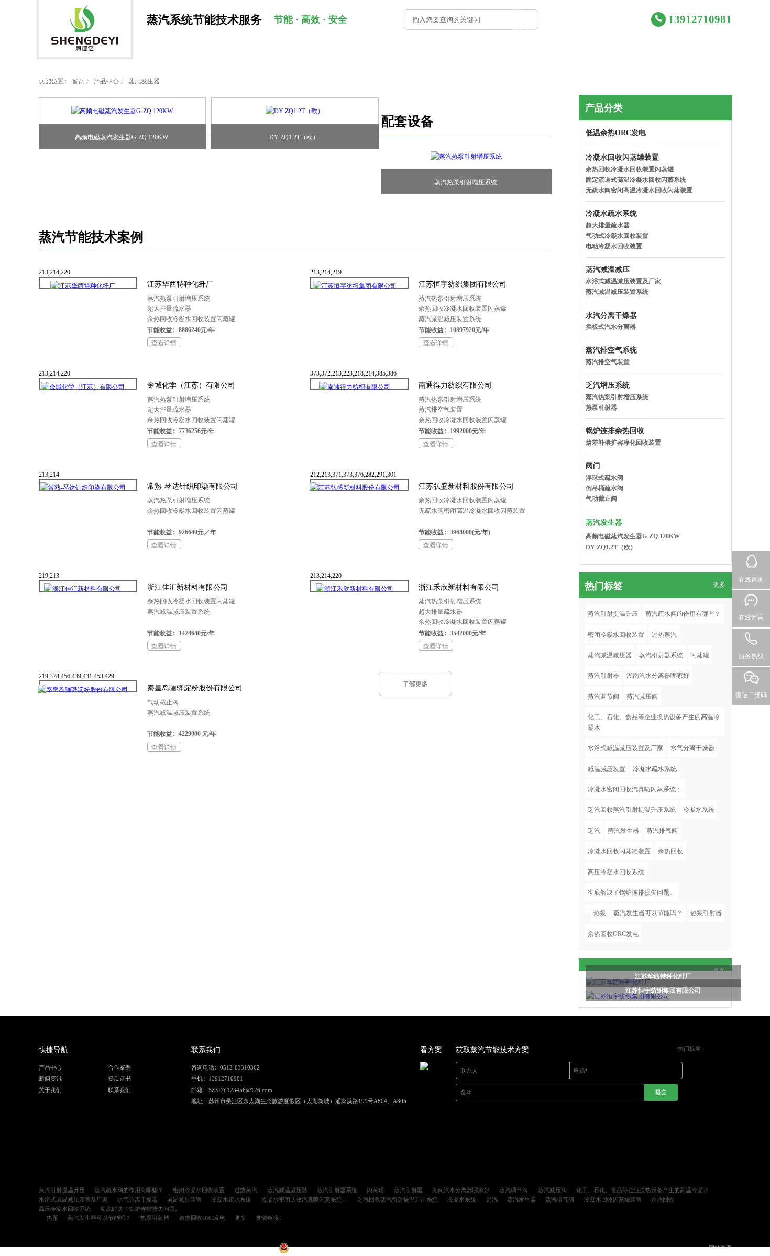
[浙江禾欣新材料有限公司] (354, 588)
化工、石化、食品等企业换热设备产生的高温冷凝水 (654, 721)
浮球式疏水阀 (604, 476)
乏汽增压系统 (608, 385)
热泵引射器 (601, 406)
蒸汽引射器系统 (661, 654)
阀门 (593, 465)
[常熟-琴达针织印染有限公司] (83, 487)
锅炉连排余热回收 (615, 430)
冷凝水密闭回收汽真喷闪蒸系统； (635, 788)
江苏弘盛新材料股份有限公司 (466, 486)
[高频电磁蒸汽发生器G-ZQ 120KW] (122, 111)
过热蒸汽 (664, 634)
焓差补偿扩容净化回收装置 (623, 441)
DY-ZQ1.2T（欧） (294, 136)
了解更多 (415, 683)
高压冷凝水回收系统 (616, 871)
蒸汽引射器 (603, 674)
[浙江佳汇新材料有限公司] (83, 588)
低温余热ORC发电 (616, 132)
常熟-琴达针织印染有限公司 (192, 486)
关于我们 (632, 46)
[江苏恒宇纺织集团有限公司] (354, 286)
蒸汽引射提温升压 (613, 613)
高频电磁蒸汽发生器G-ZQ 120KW (121, 136)
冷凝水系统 (698, 809)
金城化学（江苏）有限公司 (191, 385)
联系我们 (687, 46)
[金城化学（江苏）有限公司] (83, 387)
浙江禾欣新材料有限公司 (459, 587)
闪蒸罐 (699, 654)
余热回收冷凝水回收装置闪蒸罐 (191, 318)
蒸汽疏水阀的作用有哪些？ (683, 613)
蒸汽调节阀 (603, 695)
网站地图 (720, 1247)
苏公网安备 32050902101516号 (329, 1251)
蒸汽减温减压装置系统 (450, 318)
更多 (719, 583)
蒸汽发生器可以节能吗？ (648, 912)
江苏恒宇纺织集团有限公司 (463, 284)
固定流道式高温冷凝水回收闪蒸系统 (636, 178)
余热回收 (670, 850)
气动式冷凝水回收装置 (617, 234)
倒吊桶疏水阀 (604, 487)
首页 (518, 9)
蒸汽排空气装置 (441, 408)
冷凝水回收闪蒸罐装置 (622, 157)
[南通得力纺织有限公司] (354, 387)
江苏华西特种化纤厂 (180, 284)
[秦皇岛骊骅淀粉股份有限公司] (83, 690)
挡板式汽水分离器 (611, 326)
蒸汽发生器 (604, 522)
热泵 (599, 912)
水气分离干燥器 (692, 747)
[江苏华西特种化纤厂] (83, 286)
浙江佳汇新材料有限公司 (187, 587)
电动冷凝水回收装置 (614, 245)
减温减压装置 (606, 768)
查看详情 (164, 342)
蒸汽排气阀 (662, 829)
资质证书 (578, 29)
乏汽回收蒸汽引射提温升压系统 (632, 809)
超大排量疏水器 (169, 307)
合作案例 (620, 9)
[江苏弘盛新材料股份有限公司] (354, 487)
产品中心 (566, 9)
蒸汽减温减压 (608, 269)
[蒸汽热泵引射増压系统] (466, 156)
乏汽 (594, 829)
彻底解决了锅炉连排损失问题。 (632, 891)
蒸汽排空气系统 (611, 350)
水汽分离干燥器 (611, 315)
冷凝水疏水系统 (611, 213)
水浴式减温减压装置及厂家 (623, 280)
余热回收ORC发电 (613, 933)
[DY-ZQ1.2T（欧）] (295, 111)
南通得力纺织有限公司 (455, 385)
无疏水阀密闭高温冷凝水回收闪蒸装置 (472, 509)
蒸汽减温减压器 (610, 654)
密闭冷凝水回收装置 (616, 634)
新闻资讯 (524, 29)
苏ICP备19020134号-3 (249, 1251)
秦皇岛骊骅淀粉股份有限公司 (195, 687)
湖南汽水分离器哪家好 (657, 674)
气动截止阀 (163, 701)
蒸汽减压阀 (642, 695)
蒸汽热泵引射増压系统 (465, 181)
